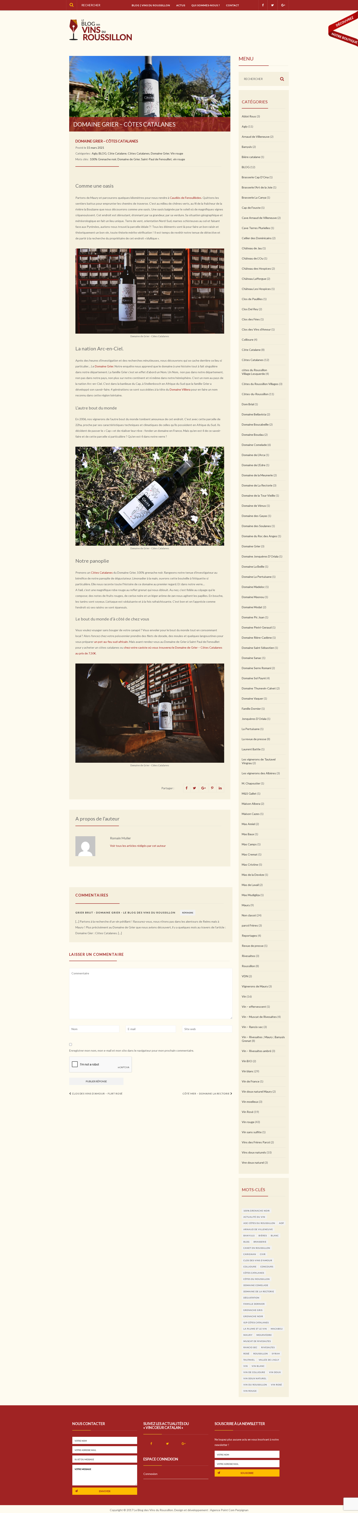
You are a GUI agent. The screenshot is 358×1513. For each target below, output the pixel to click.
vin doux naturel (254, 1378)
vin (245, 1366)
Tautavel (249, 1360)
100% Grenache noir (103, 159)
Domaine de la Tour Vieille (258, 495)
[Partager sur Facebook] (187, 788)
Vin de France (250, 1081)
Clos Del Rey (250, 309)
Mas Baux (248, 834)
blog (246, 1241)
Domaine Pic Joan (253, 617)
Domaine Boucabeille (255, 424)
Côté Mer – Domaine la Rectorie (206, 1093)
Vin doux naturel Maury (257, 1091)
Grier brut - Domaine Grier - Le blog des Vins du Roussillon (125, 912)
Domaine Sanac (251, 658)
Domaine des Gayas (254, 516)
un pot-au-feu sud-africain (111, 641)
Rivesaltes (248, 956)
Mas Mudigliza (251, 895)
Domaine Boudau (253, 434)
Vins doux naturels (254, 1152)
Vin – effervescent (254, 1006)
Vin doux (275, 1372)
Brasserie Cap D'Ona (255, 177)
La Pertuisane (251, 729)
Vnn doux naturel (253, 1162)
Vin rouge (177, 153)
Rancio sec (250, 1347)
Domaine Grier (160, 153)
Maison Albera (251, 803)
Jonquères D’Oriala (254, 718)
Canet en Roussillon (256, 1248)
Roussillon (248, 966)
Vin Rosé (247, 1112)
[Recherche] (71, 5)
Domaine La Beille (253, 566)
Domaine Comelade (254, 444)
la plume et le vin (255, 1328)
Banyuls (247, 146)
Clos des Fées (251, 319)
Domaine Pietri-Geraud (257, 627)
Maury (246, 905)
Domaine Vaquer (252, 698)
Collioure (247, 339)
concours (266, 1266)
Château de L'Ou (252, 258)
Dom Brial (248, 404)
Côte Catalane (117, 153)
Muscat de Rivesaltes (257, 1341)
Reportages (249, 935)
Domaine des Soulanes (256, 526)
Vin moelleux (250, 1101)
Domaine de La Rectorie (257, 485)
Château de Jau (252, 248)
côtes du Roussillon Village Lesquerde (254, 371)
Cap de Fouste (251, 207)
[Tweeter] (195, 788)
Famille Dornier (251, 708)
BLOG (102, 153)
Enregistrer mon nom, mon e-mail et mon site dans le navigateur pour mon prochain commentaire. (131, 1050)
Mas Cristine (250, 864)
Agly (94, 153)
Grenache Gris (252, 1310)
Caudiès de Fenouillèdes (185, 197)
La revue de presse (254, 739)
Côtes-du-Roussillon (255, 394)
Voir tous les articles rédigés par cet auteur (138, 845)
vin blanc (258, 1366)
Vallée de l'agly (269, 1360)
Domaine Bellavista (254, 414)
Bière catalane (251, 157)
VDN (245, 976)
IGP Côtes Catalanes (256, 1322)
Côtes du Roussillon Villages (260, 384)
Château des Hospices (256, 268)
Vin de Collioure (254, 1372)
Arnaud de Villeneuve (256, 136)
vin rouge (179, 159)
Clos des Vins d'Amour (256, 329)
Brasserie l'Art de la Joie (257, 187)
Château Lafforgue (254, 278)
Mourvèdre (264, 1335)
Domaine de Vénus (254, 505)
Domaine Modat (252, 607)
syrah (276, 1353)
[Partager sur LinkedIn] (220, 788)
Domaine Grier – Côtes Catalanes (106, 141)
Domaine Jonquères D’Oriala (260, 556)
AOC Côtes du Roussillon (259, 1223)
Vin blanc (248, 1071)
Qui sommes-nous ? (205, 5)
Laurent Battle (251, 749)
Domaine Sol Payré (254, 678)
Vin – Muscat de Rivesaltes (259, 1016)
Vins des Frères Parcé (256, 1142)
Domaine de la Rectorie (258, 1291)
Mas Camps (249, 844)
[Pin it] (212, 788)
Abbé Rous (249, 116)
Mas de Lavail (250, 885)
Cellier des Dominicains (257, 238)
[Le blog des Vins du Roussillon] (100, 29)
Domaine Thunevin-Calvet (259, 688)
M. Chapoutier (251, 783)
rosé (246, 1353)
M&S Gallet (249, 793)
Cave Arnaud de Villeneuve (259, 218)
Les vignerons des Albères (259, 773)
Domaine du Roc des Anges (259, 536)
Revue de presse (253, 945)
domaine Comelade (255, 1285)
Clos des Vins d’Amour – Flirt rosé (97, 1093)
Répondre (187, 912)
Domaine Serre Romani (256, 668)
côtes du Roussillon (256, 1279)
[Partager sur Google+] (203, 788)
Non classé (249, 915)
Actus (180, 5)
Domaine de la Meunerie (257, 475)
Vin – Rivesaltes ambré (256, 1051)
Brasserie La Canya (254, 197)
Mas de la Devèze (253, 874)
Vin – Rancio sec (252, 1027)
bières (263, 1235)
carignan (249, 1254)
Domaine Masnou (253, 597)
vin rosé (276, 1384)
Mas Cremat (250, 854)
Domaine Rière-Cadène (257, 637)
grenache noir (253, 1316)
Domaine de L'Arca (253, 455)
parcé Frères (250, 925)
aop (281, 1223)
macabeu (277, 1328)
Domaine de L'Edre (253, 465)
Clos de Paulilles (252, 299)
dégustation (251, 1297)
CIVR (263, 1254)
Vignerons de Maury (255, 986)
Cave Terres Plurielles (256, 228)
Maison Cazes (251, 814)
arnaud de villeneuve (258, 1229)
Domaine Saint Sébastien (258, 647)
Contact (232, 5)
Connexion (150, 1474)
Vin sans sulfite (252, 1132)
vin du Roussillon (255, 1384)
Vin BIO (247, 1061)
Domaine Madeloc (253, 587)
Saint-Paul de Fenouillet (156, 159)
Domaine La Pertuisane (257, 576)
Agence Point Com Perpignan (229, 1510)
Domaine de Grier (128, 159)
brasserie (260, 1241)
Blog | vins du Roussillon (151, 5)
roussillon (260, 1353)
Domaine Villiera (180, 389)
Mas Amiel (248, 824)
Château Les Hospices (256, 289)
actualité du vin (254, 1217)
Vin (244, 996)
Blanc (275, 1235)
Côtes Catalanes (139, 153)
